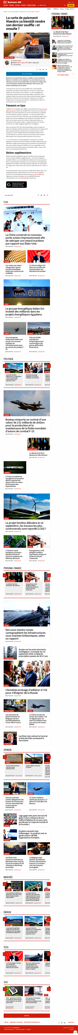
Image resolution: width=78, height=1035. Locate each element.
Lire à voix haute (27, 74)
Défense (6, 230)
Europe (6, 685)
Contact (6, 1022)
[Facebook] (59, 1022)
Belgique (6, 5)
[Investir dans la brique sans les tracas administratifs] (14, 754)
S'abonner (70, 5)
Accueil (5, 11)
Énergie (49, 9)
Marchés (23, 5)
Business (7, 334)
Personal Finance (31, 5)
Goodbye (28, 1029)
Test (67, 9)
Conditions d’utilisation (16, 1022)
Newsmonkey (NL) (9, 1029)
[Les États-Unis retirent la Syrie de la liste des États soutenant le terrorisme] (10, 732)
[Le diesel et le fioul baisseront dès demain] (38, 438)
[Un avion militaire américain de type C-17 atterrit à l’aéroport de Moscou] (38, 783)
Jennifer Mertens (10, 1008)
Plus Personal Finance (65, 74)
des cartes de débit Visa (37, 174)
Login (69, 2)
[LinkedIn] (64, 1022)
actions (8, 890)
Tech (62, 9)
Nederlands (71, 1022)
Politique (17, 5)
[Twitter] (62, 1022)
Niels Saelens (18, 61)
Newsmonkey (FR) (20, 1029)
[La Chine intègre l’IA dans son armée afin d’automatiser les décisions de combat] (38, 251)
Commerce (7, 473)
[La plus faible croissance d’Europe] (34, 754)
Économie (11, 5)
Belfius (22, 176)
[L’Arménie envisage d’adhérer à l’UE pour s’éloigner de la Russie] (27, 661)
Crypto (72, 9)
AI (28, 262)
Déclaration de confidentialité (32, 1022)
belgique (28, 763)
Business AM (18, 246)
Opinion (56, 9)
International (8, 744)
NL (73, 2)
